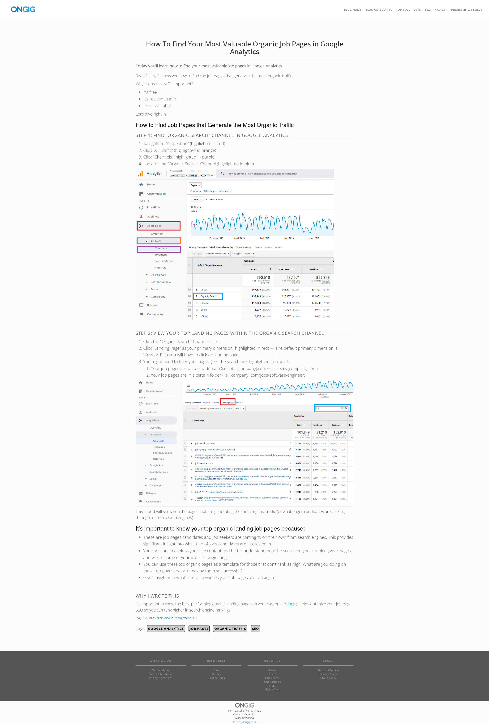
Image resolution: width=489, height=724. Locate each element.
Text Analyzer (160, 670)
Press (272, 685)
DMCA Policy (328, 678)
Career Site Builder (161, 674)
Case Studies (216, 678)
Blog (216, 670)
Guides (216, 674)
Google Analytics (166, 628)
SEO (255, 628)
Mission (272, 670)
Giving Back (272, 689)
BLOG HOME (353, 9)
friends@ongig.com (244, 722)
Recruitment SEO (185, 618)
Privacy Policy (328, 674)
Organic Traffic (230, 628)
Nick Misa (163, 618)
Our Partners (272, 682)
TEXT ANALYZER (436, 9)
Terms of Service (328, 670)
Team (272, 674)
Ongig (293, 604)
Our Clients (272, 678)
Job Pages (199, 628)
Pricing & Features (160, 678)
